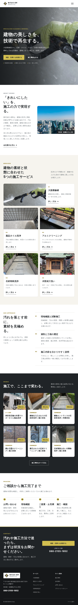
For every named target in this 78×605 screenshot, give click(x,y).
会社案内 (57, 581)
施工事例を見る (33, 57)
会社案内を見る (10, 145)
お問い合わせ (59, 585)
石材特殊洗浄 (36, 588)
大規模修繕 (36, 577)
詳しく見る (53, 201)
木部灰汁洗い (36, 592)
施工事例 (57, 577)
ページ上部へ (71, 601)
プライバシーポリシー (61, 588)
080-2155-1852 (11, 590)
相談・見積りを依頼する (14, 57)
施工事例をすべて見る (39, 463)
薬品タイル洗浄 (37, 581)
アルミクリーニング (38, 585)
